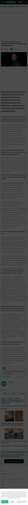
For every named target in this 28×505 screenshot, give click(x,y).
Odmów (12, 501)
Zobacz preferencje (21, 501)
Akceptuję (5, 501)
